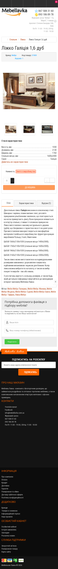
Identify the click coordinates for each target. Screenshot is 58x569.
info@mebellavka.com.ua (14, 413)
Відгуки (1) (46, 203)
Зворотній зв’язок (9, 546)
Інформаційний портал (10, 513)
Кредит (4, 482)
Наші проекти (6, 516)
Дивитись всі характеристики (14, 162)
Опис (9, 203)
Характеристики (26, 203)
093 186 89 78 (46, 14)
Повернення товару (9, 549)
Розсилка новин (8, 535)
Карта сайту (6, 551)
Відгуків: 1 (19, 58)
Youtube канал (10, 407)
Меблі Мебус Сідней (24, 291)
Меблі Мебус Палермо (17, 288)
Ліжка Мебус (20, 294)
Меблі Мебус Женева (37, 288)
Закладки (5, 532)
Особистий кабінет (9, 526)
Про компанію (7, 476)
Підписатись (30, 372)
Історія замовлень (8, 529)
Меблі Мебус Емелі (42, 291)
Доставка (5, 485)
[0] (52, 4)
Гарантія (4, 488)
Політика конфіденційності (12, 497)
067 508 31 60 (46, 11)
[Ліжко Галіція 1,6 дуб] (29, 91)
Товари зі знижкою (9, 510)
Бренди (4, 507)
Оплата (4, 479)
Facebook (8, 410)
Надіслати (12, 341)
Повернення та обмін (10, 491)
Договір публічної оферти (12, 494)
